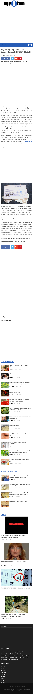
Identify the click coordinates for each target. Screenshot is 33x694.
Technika (3, 676)
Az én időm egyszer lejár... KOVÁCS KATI (13, 561)
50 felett (3, 682)
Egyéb (2, 678)
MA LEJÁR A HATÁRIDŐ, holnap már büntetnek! (15, 588)
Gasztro (3, 674)
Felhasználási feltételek (16, 690)
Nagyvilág (3, 670)
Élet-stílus (3, 672)
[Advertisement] (16, 25)
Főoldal (5, 45)
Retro (2, 680)
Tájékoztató (27, 689)
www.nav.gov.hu (28, 141)
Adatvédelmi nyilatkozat (9, 689)
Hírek (2, 668)
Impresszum (19, 689)
